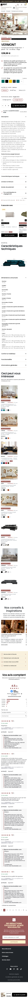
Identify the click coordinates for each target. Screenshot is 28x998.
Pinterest (14, 969)
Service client (6, 960)
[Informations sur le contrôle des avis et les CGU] (21, 693)
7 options (24, 78)
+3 (10, 572)
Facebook (7, 969)
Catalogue (5, 956)
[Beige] (4, 438)
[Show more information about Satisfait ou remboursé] (25, 665)
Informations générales (14, 365)
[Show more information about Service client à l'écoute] (25, 654)
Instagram (17, 969)
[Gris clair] (6, 410)
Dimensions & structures (14, 278)
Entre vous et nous (7, 952)
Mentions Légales (14, 974)
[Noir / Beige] (8, 545)
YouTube (10, 969)
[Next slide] (25, 23)
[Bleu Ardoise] (6, 438)
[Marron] (8, 463)
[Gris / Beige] (6, 545)
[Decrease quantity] (2, 106)
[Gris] (2, 438)
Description (14, 117)
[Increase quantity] (8, 106)
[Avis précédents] (1, 910)
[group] (6, 17)
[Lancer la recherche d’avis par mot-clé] (25, 716)
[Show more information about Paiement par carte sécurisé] (25, 658)
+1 (10, 438)
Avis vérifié (5, 723)
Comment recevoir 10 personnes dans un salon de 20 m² (11, 635)
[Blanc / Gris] (4, 572)
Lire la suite (4, 644)
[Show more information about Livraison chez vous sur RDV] (25, 662)
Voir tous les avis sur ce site (14, 696)
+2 (10, 410)
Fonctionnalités (14, 359)
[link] (14, 1)
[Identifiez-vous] (21, 5)
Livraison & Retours (14, 182)
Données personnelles (14, 980)
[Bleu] (2, 410)
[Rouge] (6, 463)
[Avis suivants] (26, 910)
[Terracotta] (8, 438)
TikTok (21, 969)
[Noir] (4, 463)
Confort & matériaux (14, 354)
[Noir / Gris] (2, 545)
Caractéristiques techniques (14, 176)
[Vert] (4, 410)
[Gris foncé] (8, 410)
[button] (10, 33)
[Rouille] (8, 490)
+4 (10, 463)
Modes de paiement (14, 187)
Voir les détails (23, 111)
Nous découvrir (6, 949)
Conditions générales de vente (14, 977)
